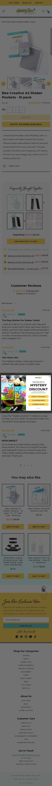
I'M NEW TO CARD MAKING (38, 396)
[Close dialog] (49, 376)
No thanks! (38, 408)
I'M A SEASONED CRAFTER (38, 400)
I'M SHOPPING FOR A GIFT (38, 404)
